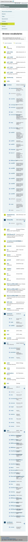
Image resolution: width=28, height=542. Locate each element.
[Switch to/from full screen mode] (19, 3)
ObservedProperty (13, 472)
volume (12, 426)
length (12, 406)
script (12, 204)
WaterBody (13, 495)
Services (4, 26)
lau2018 (9, 338)
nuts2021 (13, 188)
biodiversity (10, 77)
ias (7, 273)
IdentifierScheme (13, 464)
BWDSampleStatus (13, 443)
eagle (12, 322)
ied (7, 279)
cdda (8, 81)
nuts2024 (13, 193)
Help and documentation (7, 11)
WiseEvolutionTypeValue (13, 512)
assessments (13, 88)
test (8, 383)
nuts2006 (13, 168)
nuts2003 (13, 163)
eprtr (8, 229)
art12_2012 (10, 52)
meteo (12, 410)
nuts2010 (13, 173)
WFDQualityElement (13, 505)
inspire (9, 308)
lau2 (8, 334)
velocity (12, 422)
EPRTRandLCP (11, 234)
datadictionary (11, 214)
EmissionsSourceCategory (13, 459)
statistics (13, 414)
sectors (12, 357)
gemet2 (9, 260)
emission (13, 403)
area (12, 394)
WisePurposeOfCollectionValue (13, 516)
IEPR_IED (9, 302)
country (12, 527)
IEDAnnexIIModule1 (11, 284)
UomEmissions (13, 487)
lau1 (8, 330)
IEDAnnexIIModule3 (11, 289)
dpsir (12, 112)
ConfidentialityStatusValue (13, 454)
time (12, 418)
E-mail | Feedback (5, 537)
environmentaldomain (13, 114)
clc (11, 318)
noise (8, 368)
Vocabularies (5, 23)
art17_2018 (10, 72)
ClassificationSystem (13, 451)
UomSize (13, 491)
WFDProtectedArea (13, 502)
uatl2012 (12, 325)
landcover (9, 313)
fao (8, 249)
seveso (9, 378)
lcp (7, 343)
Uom (12, 484)
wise (8, 430)
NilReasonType (13, 160)
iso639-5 (12, 144)
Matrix (12, 467)
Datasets (4, 13)
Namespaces (4, 28)
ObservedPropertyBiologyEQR (13, 476)
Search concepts (18, 43)
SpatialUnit (13, 481)
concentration (13, 398)
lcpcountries (13, 348)
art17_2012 (10, 67)
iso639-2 (12, 132)
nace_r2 (12, 152)
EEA (8, 1)
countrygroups (13, 104)
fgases (8, 254)
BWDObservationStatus (13, 435)
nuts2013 (13, 178)
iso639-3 (12, 140)
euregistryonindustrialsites (11, 241)
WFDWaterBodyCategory (13, 509)
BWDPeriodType (13, 439)
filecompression (13, 128)
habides (9, 268)
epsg (12, 122)
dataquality (10, 219)
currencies (13, 107)
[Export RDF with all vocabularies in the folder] (24, 86)
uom (8, 387)
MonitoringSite (13, 470)
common (9, 84)
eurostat (9, 246)
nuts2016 (13, 183)
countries (13, 98)
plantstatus (13, 352)
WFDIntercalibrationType (13, 498)
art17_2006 (10, 62)
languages (13, 149)
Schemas (4, 21)
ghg (8, 263)
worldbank (10, 522)
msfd (8, 363)
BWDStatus (13, 447)
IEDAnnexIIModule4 (11, 295)
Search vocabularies (8, 43)
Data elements (5, 18)
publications (10, 373)
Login (17, 3)
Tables (3, 16)
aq (7, 47)
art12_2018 (10, 57)
